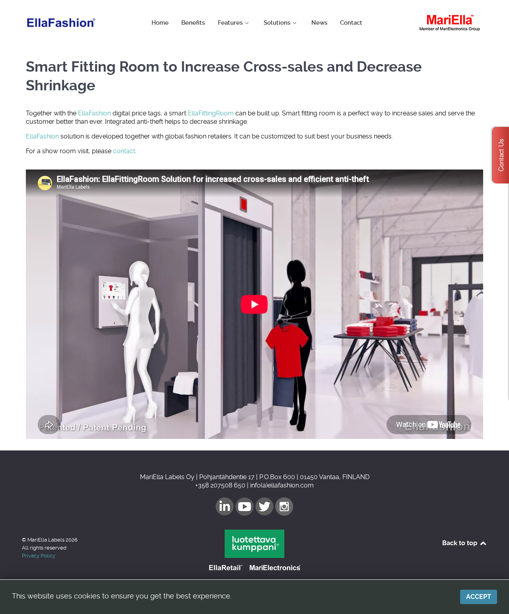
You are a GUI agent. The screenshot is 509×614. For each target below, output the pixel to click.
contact (124, 151)
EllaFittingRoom (211, 113)
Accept (478, 596)
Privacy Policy (38, 556)
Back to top (460, 543)
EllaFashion (94, 113)
